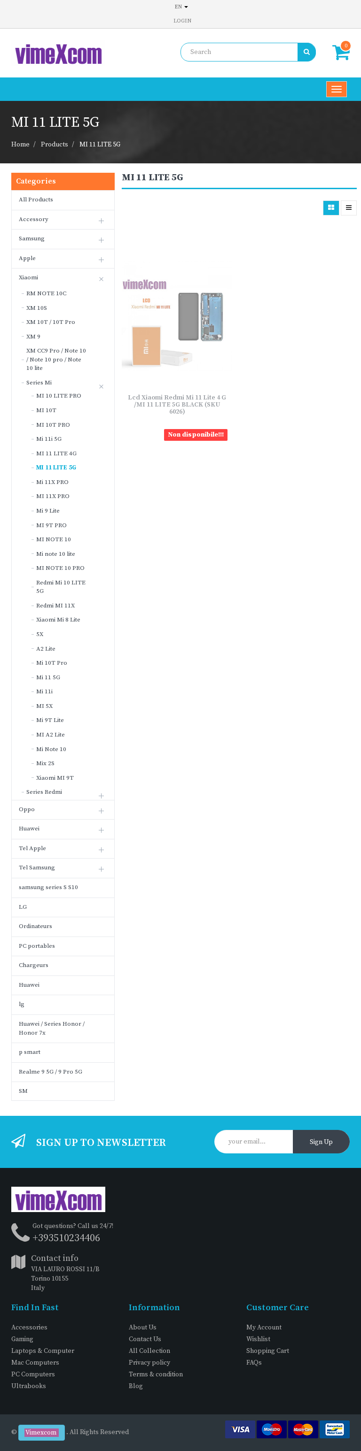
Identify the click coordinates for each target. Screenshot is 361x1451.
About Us (143, 1327)
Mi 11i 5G (49, 439)
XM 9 (33, 336)
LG (23, 907)
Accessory (33, 219)
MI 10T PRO (53, 425)
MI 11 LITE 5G (99, 144)
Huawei (29, 828)
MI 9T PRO (51, 525)
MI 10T (46, 410)
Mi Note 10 (51, 749)
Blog (136, 1386)
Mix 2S (45, 763)
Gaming (22, 1339)
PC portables (37, 946)
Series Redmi (44, 792)
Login (182, 20)
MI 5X (44, 706)
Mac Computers (35, 1363)
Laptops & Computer (42, 1351)
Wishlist (258, 1339)
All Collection (149, 1351)
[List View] (349, 207)
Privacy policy (149, 1363)
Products (54, 144)
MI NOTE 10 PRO (60, 568)
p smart (29, 1052)
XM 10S (36, 308)
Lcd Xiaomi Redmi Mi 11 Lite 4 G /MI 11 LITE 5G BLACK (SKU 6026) (177, 404)
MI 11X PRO (53, 496)
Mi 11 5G (48, 677)
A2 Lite (45, 649)
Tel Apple (32, 848)
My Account (264, 1327)
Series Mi (39, 382)
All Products (36, 199)
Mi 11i (44, 691)
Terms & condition (156, 1374)
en (179, 6)
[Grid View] (331, 207)
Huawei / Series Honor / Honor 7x (52, 1028)
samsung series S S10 (48, 887)
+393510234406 (66, 1238)
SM (23, 1091)
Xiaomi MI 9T (55, 778)
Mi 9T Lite (50, 720)
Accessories (29, 1327)
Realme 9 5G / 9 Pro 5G (50, 1071)
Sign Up (321, 1142)
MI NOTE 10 (53, 539)
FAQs (254, 1363)
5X (39, 634)
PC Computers (33, 1374)
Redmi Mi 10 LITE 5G (61, 587)
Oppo (27, 809)
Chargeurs (33, 965)
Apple (27, 258)
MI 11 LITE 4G (56, 453)
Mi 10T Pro (51, 663)
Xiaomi (28, 277)
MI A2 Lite (50, 734)
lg (21, 1004)
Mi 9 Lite (48, 510)
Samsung (32, 238)
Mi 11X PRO (52, 482)
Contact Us (145, 1339)
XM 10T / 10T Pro (50, 322)
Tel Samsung (37, 867)
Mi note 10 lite (55, 554)
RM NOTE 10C (46, 293)
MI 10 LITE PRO (58, 395)
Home (20, 144)
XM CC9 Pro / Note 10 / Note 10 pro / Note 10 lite (56, 359)
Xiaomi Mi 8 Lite (58, 619)
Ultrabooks (28, 1386)
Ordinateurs (35, 926)
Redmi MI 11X (55, 605)
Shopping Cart (267, 1351)
